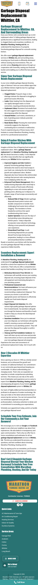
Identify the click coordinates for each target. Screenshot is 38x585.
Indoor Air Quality (8, 523)
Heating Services (8, 520)
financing (15, 65)
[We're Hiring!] (5, 565)
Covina (4, 545)
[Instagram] (21, 504)
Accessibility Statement (26, 579)
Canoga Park (6, 536)
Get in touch (28, 345)
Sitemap (5, 579)
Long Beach (6, 551)
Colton (4, 542)
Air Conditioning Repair (10, 516)
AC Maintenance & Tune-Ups (12, 513)
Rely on (23, 245)
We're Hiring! (12, 564)
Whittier (4, 548)
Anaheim (5, 539)
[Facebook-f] (18, 504)
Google (24, 426)
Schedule (4, 408)
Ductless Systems (8, 526)
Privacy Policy (13, 579)
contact (11, 132)
